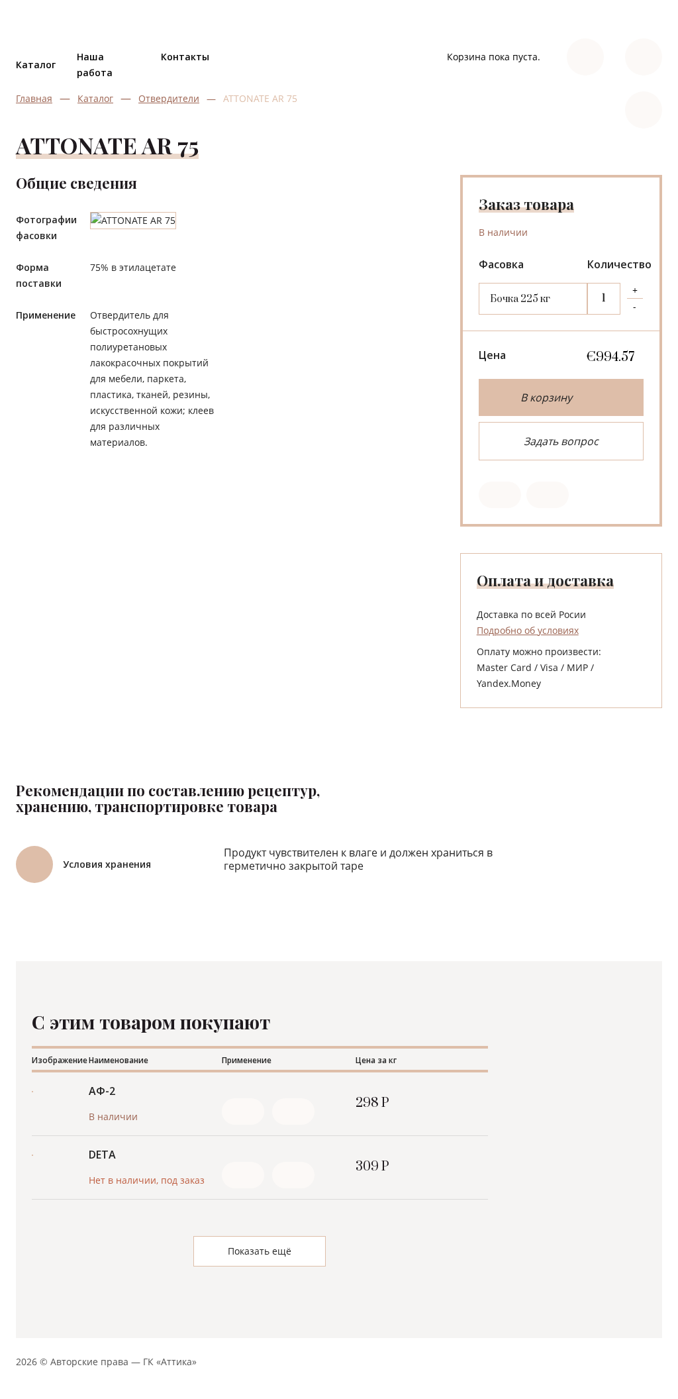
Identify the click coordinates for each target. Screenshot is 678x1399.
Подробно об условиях (528, 630)
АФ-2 (102, 1091)
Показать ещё (259, 1251)
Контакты (185, 56)
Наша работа (95, 64)
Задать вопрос (561, 441)
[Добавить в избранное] (243, 1111)
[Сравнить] (293, 1111)
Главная (34, 98)
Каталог (36, 64)
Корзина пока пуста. (493, 56)
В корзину (546, 397)
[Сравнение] (547, 495)
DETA (102, 1154)
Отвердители (168, 98)
